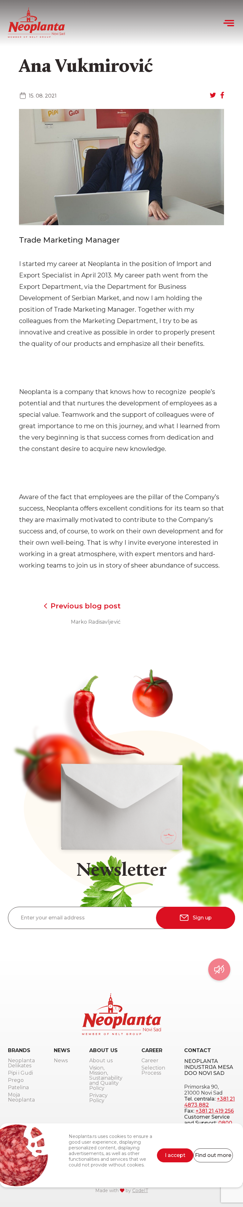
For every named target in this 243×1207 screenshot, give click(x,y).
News (61, 1061)
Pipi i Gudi (20, 1073)
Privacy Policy (98, 1098)
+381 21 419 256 (215, 1111)
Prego (16, 1080)
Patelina (18, 1087)
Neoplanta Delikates (21, 1063)
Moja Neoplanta (21, 1097)
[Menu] (229, 23)
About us (101, 1061)
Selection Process (153, 1070)
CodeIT (140, 1190)
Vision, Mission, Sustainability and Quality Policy (105, 1078)
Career (150, 1061)
